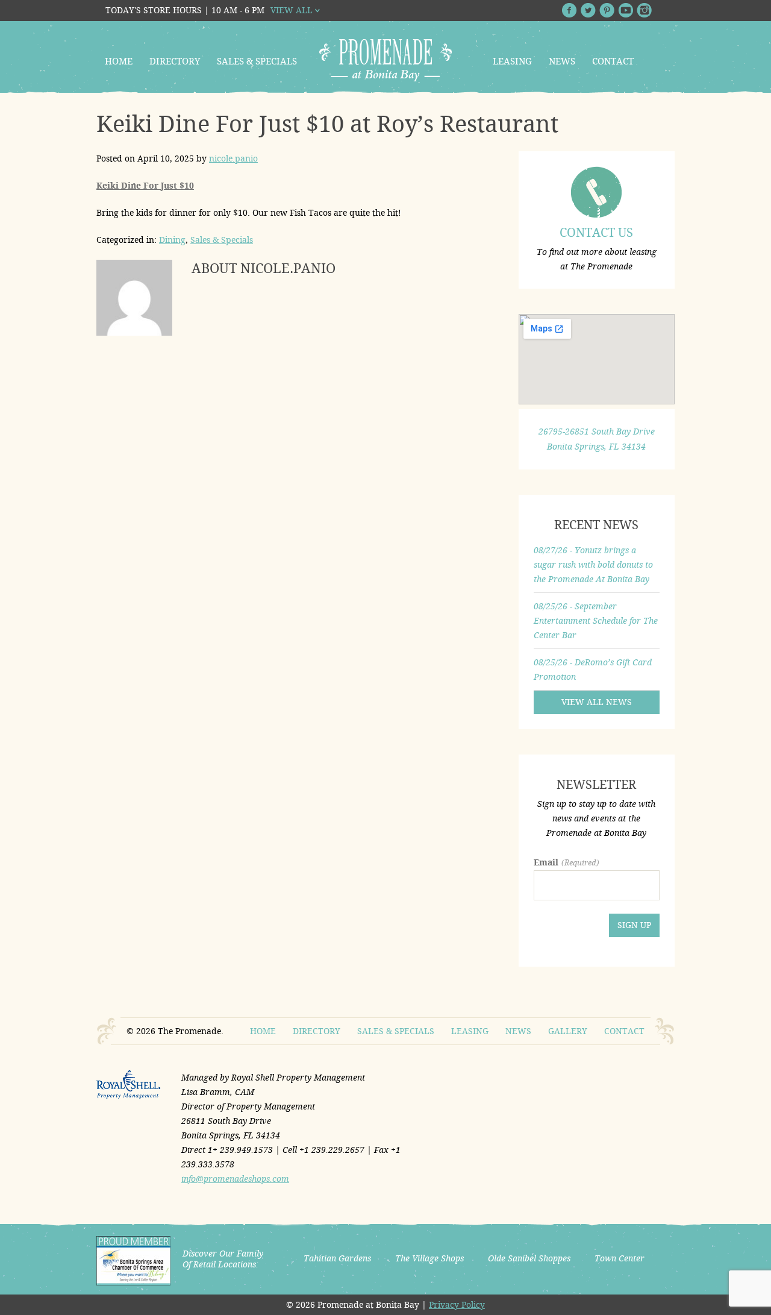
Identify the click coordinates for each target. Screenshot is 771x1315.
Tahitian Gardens (337, 1258)
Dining (172, 240)
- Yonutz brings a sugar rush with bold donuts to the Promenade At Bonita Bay (593, 564)
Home (119, 61)
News (562, 61)
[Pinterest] (606, 10)
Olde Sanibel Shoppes (529, 1258)
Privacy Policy (457, 1305)
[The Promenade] (385, 60)
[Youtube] (625, 10)
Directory (174, 61)
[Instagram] (644, 10)
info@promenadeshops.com (235, 1179)
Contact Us (596, 232)
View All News (596, 702)
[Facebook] (569, 10)
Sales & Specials (257, 61)
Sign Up (634, 925)
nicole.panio (233, 158)
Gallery (567, 1031)
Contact (613, 61)
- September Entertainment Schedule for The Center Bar (596, 620)
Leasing (512, 61)
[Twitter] (588, 10)
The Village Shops (429, 1258)
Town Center (620, 1258)
